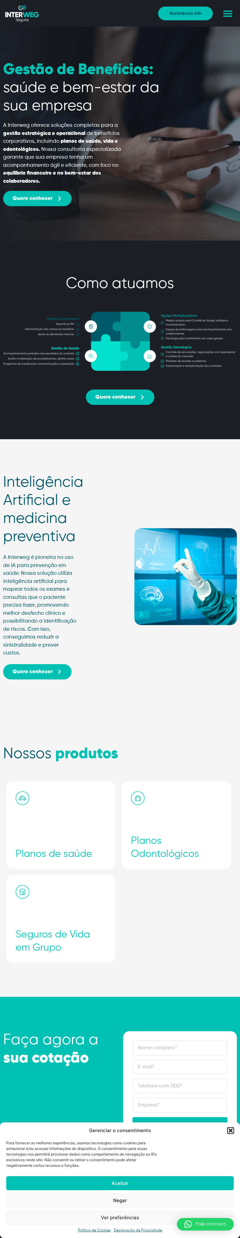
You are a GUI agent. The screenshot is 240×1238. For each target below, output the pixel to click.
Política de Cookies (94, 1230)
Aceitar (120, 1183)
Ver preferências (120, 1218)
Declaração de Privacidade (138, 1230)
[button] (231, 1130)
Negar (120, 1200)
